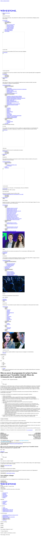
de (3, 358)
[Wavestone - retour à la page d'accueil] (8, 11)
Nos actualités (5, 501)
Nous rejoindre (5, 197)
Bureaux (4, 497)
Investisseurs (5, 496)
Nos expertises (5, 77)
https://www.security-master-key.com (16, 443)
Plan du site (4, 519)
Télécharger (2, 451)
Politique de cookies (6, 517)
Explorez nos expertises (7, 85)
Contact (4, 507)
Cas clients (4, 502)
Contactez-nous (5, 306)
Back (6, 23)
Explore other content (8, 465)
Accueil (4, 368)
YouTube (8, 511)
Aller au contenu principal (4, 0)
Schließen (2, 466)
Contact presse (5, 508)
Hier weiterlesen (3, 473)
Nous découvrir (5, 492)
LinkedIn (8, 510)
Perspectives (5, 154)
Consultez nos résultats (6, 260)
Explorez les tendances (6, 161)
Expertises (4, 493)
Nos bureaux (5, 300)
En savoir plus (5, 20)
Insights (4, 503)
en (3, 356)
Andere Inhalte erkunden (10, 473)
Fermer (2, 523)
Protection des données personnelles (9, 516)
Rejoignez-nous (5, 204)
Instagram (8, 509)
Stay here (2, 465)
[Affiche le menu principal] (16, 11)
